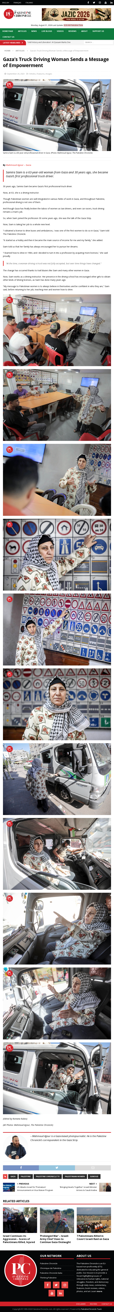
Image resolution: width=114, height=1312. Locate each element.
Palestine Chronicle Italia (51, 1273)
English (5, 2)
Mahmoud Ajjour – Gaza (18, 165)
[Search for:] (98, 42)
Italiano (29, 2)
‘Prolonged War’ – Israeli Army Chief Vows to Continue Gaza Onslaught (55, 1239)
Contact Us (8, 37)
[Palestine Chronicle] (20, 1285)
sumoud (94, 1176)
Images (49, 73)
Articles (22, 31)
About (84, 31)
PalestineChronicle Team (91, 1309)
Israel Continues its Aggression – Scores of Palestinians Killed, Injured (19, 1239)
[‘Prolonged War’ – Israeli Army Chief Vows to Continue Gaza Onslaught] (57, 1220)
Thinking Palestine (48, 1277)
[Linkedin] (111, 2)
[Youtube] (105, 2)
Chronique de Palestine (50, 1268)
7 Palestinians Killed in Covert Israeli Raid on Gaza (93, 1237)
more (99, 1291)
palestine (26, 1176)
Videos (60, 31)
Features (41, 73)
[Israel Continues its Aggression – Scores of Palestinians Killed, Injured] (20, 1220)
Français (17, 2)
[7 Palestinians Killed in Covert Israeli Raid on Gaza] (94, 1220)
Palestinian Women (75, 1176)
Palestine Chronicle (48, 1263)
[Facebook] (88, 2)
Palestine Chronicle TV (48, 1176)
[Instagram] (99, 2)
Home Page (7, 31)
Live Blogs (47, 31)
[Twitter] (94, 2)
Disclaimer (81, 1304)
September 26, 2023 (15, 73)
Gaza (13, 1176)
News (34, 31)
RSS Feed (93, 1304)
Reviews (72, 31)
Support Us (98, 31)
